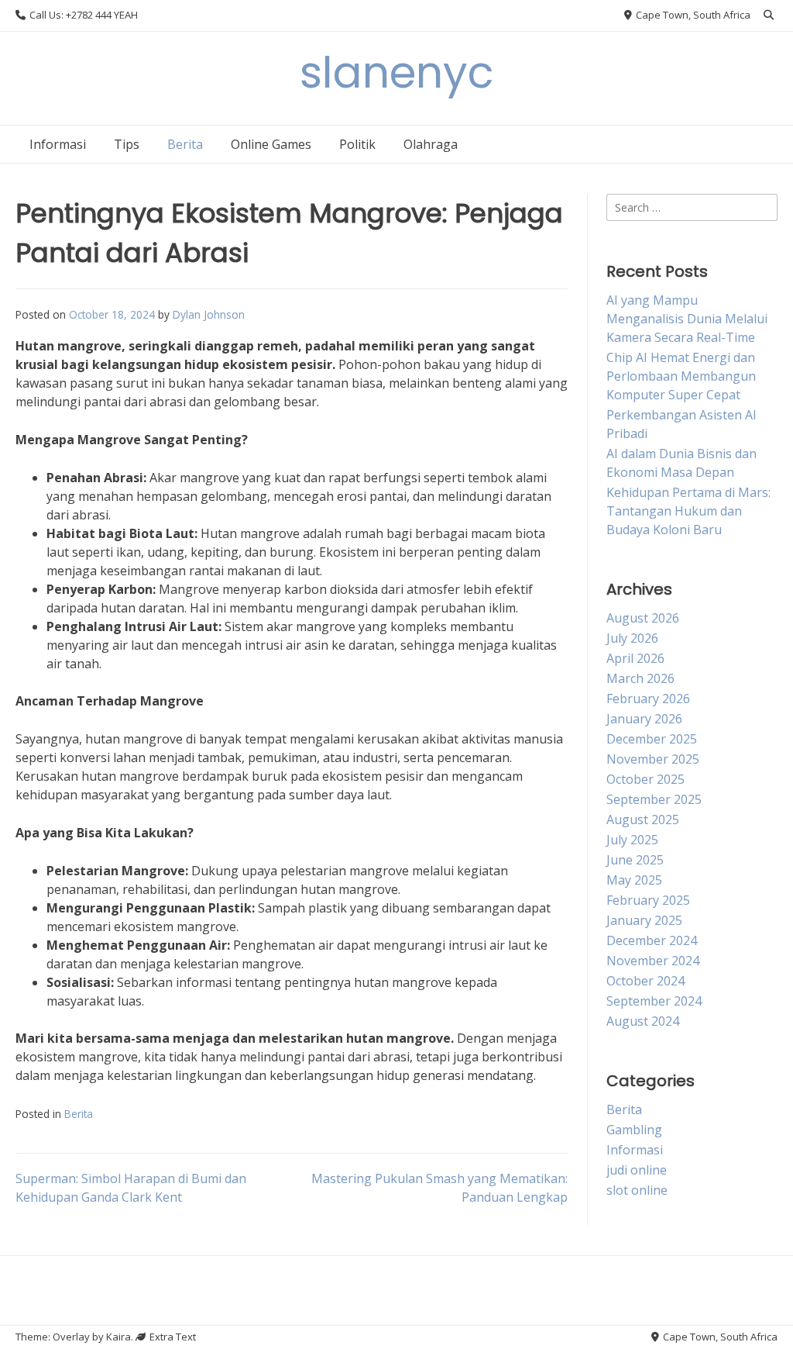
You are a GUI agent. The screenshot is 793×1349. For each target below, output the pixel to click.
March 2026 (640, 678)
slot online (637, 1190)
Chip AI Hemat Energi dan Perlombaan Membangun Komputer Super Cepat (681, 376)
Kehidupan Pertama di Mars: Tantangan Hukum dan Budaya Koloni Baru (688, 511)
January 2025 (644, 920)
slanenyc (397, 72)
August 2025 (642, 819)
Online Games (271, 144)
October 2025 (645, 779)
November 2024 (652, 960)
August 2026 (642, 617)
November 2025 (652, 759)
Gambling (634, 1129)
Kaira (118, 1337)
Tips (126, 144)
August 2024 (642, 1021)
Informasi (57, 144)
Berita (185, 144)
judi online (636, 1169)
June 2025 (635, 859)
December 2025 (651, 738)
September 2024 (654, 1000)
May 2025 (634, 879)
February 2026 (648, 698)
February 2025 (648, 900)
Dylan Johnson (209, 314)
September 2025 (654, 799)
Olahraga (430, 144)
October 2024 (645, 980)
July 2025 (632, 839)
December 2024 (651, 940)
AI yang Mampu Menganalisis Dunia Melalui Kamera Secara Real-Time (686, 319)
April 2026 (635, 658)
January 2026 (644, 718)
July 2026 (632, 638)
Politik (357, 144)
